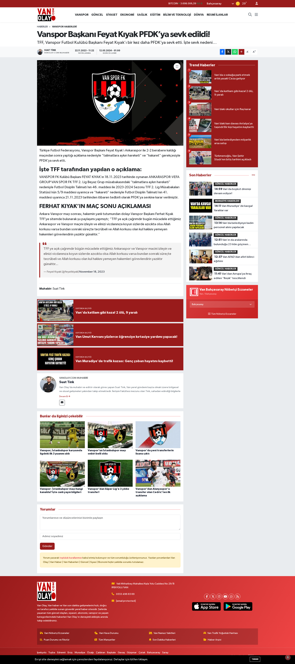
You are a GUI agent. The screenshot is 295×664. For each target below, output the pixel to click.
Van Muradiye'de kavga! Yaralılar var (233, 208)
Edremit (61, 652)
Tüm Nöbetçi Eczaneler (223, 314)
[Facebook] (207, 596)
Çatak (142, 652)
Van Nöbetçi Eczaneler (56, 633)
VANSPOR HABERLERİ (64, 27)
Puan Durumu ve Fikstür (56, 639)
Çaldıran (100, 652)
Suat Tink (66, 382)
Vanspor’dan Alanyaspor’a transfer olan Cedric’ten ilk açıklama (153, 492)
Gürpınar (132, 652)
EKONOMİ (127, 14)
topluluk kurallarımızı (71, 558)
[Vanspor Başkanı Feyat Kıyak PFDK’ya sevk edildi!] (110, 103)
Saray (165, 652)
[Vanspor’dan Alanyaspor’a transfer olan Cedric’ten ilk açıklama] (158, 473)
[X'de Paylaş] (228, 52)
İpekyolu (41, 652)
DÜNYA (199, 14)
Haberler (42, 27)
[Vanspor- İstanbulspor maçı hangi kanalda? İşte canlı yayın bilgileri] (62, 473)
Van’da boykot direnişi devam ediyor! (232, 191)
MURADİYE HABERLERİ (227, 201)
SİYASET (111, 14)
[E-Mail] (62, 402)
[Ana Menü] (256, 15)
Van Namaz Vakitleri (164, 633)
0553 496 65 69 (125, 594)
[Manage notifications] (288, 657)
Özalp (90, 652)
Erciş (70, 652)
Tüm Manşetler (107, 639)
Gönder (47, 546)
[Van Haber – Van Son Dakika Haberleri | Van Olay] (46, 14)
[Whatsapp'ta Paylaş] (235, 52)
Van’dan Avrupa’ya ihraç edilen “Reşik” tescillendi (233, 276)
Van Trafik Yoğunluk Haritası (222, 633)
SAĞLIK (142, 14)
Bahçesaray (153, 652)
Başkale (111, 652)
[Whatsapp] (231, 596)
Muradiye (80, 652)
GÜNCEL (97, 14)
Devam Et (63, 397)
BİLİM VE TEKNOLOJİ (177, 14)
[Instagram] (219, 596)
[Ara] (250, 15)
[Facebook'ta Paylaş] (222, 52)
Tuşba (51, 652)
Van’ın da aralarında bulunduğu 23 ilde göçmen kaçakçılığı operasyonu (231, 242)
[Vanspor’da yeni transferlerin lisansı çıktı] (158, 434)
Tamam (255, 659)
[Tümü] (253, 175)
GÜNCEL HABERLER (225, 184)
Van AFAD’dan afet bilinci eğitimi (234, 259)
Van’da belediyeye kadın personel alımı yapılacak (234, 225)
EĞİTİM (155, 14)
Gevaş (121, 652)
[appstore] (206, 606)
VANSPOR (81, 14)
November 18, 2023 (92, 271)
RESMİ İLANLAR (217, 14)
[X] (213, 596)
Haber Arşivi (214, 639)
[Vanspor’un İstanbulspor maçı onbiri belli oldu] (110, 434)
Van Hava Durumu (108, 633)
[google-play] (238, 606)
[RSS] (237, 596)
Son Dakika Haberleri (164, 639)
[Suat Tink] (48, 384)
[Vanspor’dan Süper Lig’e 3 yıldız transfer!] (110, 473)
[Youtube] (225, 596)
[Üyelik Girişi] (255, 3)
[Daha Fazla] (241, 52)
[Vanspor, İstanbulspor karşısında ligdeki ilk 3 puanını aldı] (62, 434)
